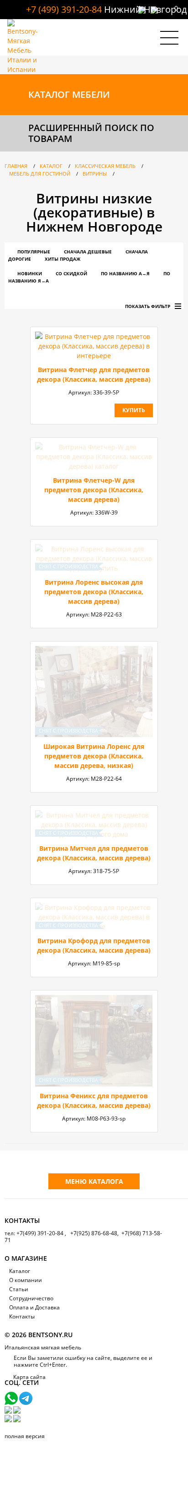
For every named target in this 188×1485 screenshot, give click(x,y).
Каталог (51, 165)
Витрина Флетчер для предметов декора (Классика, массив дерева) (94, 374)
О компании (25, 1280)
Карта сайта (29, 1377)
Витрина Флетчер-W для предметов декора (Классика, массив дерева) (93, 490)
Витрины (95, 173)
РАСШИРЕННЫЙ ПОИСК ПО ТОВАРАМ (91, 133)
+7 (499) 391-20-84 (64, 9)
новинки (29, 273)
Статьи (18, 1289)
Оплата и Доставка (34, 1307)
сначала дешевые (88, 251)
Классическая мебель (105, 165)
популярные (33, 251)
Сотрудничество (31, 1298)
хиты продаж (62, 259)
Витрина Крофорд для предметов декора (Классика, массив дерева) (94, 945)
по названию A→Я (125, 273)
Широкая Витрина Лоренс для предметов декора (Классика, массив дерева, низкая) (93, 756)
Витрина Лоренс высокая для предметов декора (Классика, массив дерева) (93, 592)
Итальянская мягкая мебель (43, 1347)
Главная (16, 165)
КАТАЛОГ (69, 94)
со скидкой (71, 273)
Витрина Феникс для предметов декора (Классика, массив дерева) (94, 1100)
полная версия (25, 1436)
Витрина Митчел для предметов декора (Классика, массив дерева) (94, 853)
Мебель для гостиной (39, 173)
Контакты (22, 1316)
